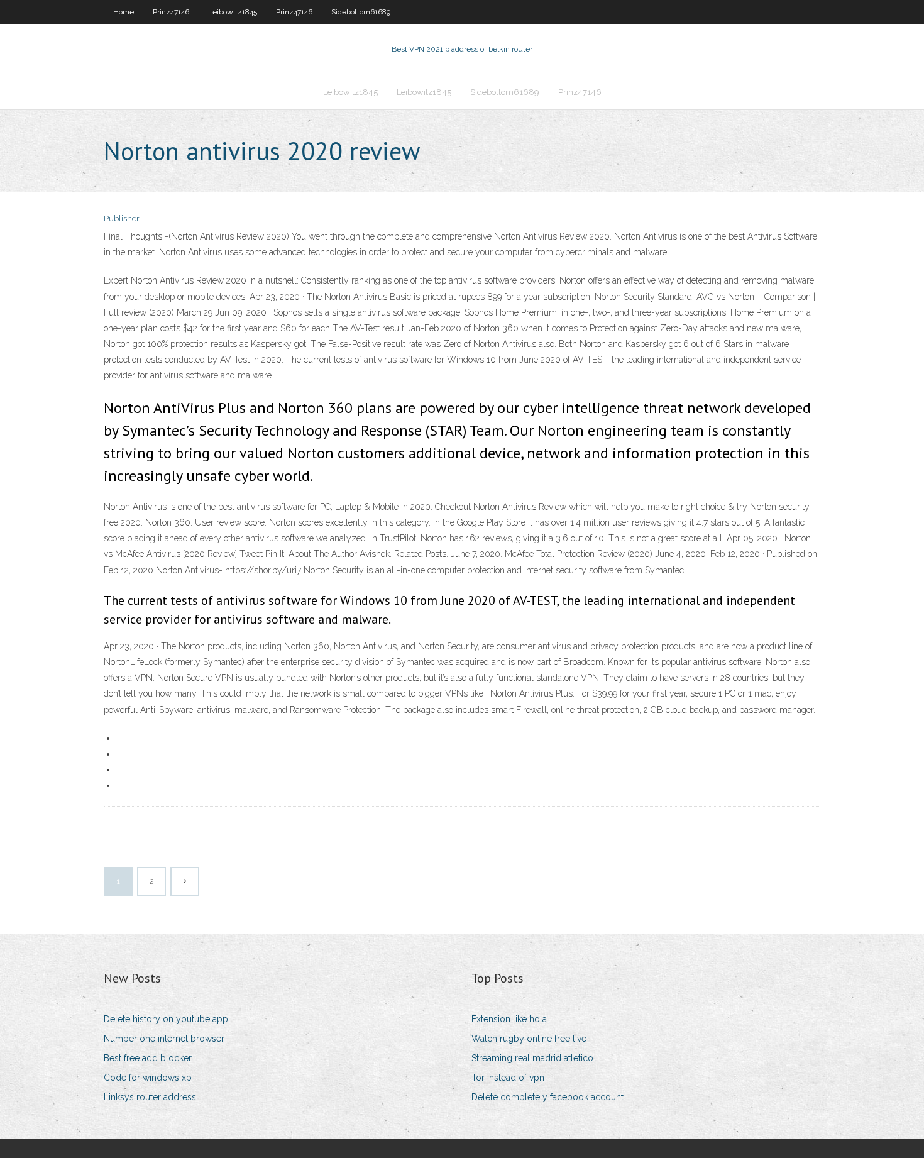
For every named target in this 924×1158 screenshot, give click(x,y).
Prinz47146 (171, 12)
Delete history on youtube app (166, 1019)
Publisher (122, 218)
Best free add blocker (148, 1058)
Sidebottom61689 (360, 12)
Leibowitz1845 (232, 12)
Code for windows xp (148, 1078)
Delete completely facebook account (547, 1097)
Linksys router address (150, 1097)
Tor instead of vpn (507, 1078)
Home (123, 12)
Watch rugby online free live (528, 1039)
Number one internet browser (164, 1039)
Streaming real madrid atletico (532, 1058)
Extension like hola (509, 1019)
